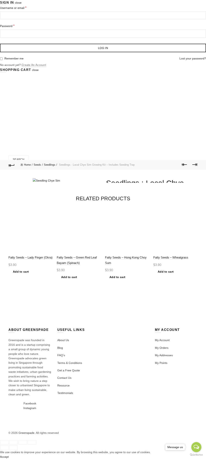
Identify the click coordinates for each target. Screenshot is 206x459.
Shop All (58, 109)
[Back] (11, 165)
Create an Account (34, 64)
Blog (60, 347)
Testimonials (65, 393)
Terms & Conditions (69, 362)
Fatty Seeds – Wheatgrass (170, 257)
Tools (134, 109)
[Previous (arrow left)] (4, 448)
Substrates (98, 109)
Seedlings (49, 164)
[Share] (13, 442)
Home (12, 109)
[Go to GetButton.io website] (196, 455)
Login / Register (18, 140)
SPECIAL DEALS (35, 108)
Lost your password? (192, 58)
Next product (195, 165)
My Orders (161, 347)
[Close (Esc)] (4, 442)
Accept (4, 456)
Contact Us (64, 377)
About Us (63, 340)
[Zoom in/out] (32, 442)
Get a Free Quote (68, 370)
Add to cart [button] (21, 271)
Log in (103, 48)
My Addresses (164, 355)
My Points (161, 362)
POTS (118, 109)
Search (19, 159)
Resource (63, 385)
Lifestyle (154, 109)
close (18, 2)
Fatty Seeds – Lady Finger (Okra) (30, 257)
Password (7, 26)
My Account (162, 340)
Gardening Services (25, 128)
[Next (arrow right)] (13, 448)
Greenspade (26, 432)
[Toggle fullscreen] (23, 442)
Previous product (184, 165)
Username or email (13, 7)
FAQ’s (61, 355)
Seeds (77, 109)
